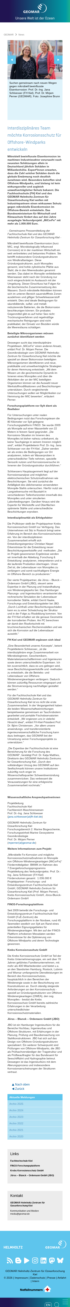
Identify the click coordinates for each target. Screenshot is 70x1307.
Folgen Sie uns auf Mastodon (52, 1260)
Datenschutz (37, 1277)
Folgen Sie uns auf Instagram (35, 1260)
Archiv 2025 (16, 1103)
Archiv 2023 (16, 1116)
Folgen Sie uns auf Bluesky (60, 1260)
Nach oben (22, 1084)
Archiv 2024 (16, 1110)
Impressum (21, 1277)
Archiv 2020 (16, 1136)
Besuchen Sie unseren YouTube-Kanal (26, 1260)
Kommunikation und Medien (24, 1211)
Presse (51, 1277)
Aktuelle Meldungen (22, 1097)
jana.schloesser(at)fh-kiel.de (25, 816)
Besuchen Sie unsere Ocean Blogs (18, 1260)
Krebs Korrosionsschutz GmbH (27, 1170)
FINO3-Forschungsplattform (25, 1165)
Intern (35, 1281)
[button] (65, 1302)
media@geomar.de (20, 1214)
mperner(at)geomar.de (21, 842)
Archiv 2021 (16, 1129)
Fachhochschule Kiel (21, 1161)
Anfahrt (61, 1277)
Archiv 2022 (16, 1123)
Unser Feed (10, 1260)
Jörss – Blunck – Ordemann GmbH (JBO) (32, 1175)
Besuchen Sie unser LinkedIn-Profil (43, 1260)
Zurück (19, 1088)
